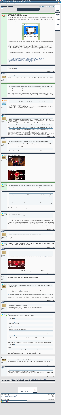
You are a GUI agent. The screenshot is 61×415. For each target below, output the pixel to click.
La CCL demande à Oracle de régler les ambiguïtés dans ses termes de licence (8, 396)
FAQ (13, 0)
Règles (14, 3)
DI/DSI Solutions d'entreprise (5, 1)
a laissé (45, 49)
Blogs (15, 0)
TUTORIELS (12, 379)
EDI (19, 1)
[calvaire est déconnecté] (4, 104)
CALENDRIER (40, 379)
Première (43, 6)
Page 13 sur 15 (40, 6)
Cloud (9, 1)
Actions (4, 3)
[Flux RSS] (58, 2)
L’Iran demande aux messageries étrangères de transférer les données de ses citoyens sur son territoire (11, 395)
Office (25, 1)
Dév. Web (17, 1)
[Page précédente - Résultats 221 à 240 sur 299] (44, 6)
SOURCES (29, 379)
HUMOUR (45, 379)
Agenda (11, 3)
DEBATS (33, 379)
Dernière (53, 6)
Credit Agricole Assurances (23, 389)
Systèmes (30, 1)
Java (15, 1)
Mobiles (27, 1)
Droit (27, 0)
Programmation (21, 1)
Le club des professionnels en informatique (8, 380)
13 (49, 6)
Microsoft (14, 1)
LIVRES (18, 379)
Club (29, 0)
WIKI (35, 379)
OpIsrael (16, 68)
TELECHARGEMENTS (22, 379)
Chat (17, 0)
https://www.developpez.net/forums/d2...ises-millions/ (43, 256)
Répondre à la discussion (4, 6)
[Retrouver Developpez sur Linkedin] (60, 2)
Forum (2, 380)
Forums (8, 0)
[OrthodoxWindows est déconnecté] (4, 77)
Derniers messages (1, 3)
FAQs (16, 379)
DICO (37, 379)
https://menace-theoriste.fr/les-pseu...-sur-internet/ (25, 290)
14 (50, 6)
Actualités (8, 379)
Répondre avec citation (49, 71)
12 (48, 6)
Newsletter (19, 0)
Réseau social (7, 3)
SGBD (24, 1)
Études (25, 0)
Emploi (23, 0)
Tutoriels (11, 0)
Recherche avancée (59, 3)
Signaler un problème (10, 6)
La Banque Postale (22, 391)
